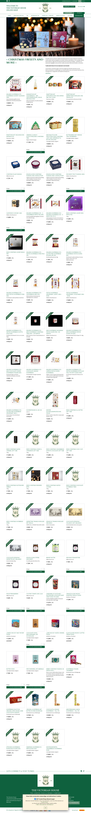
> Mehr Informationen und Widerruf (44, 804)
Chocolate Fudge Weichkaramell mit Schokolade (32, 634)
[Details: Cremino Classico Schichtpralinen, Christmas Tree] (35, 125)
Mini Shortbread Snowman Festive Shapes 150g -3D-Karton (54, 332)
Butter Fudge (10, 669)
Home (9, 15)
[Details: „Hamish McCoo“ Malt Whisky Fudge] (15, 623)
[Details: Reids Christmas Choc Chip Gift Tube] (75, 439)
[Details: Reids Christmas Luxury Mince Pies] (15, 242)
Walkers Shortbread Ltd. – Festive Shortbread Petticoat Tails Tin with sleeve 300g (75, 371)
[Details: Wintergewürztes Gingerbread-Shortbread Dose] (55, 737)
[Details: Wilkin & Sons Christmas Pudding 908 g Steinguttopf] (55, 164)
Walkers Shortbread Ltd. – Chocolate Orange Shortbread (34, 371)
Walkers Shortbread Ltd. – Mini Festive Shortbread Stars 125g (15, 294)
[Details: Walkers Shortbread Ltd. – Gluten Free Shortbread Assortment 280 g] (15, 400)
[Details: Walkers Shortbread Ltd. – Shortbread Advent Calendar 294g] (15, 84)
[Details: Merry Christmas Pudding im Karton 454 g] (55, 659)
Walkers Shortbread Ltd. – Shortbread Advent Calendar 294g (15, 96)
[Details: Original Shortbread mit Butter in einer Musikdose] (35, 700)
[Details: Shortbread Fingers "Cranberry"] (75, 659)
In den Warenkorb (35, 152)
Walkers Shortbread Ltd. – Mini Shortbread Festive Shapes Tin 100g (74, 332)
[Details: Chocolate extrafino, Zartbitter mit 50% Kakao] (15, 548)
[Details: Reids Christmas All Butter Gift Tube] (75, 400)
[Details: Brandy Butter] (55, 548)
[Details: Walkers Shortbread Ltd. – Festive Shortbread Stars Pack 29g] (35, 242)
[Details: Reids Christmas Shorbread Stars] (15, 512)
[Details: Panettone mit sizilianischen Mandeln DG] (15, 125)
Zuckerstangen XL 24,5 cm (34, 410)
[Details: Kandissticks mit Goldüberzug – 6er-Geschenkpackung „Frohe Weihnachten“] (35, 84)
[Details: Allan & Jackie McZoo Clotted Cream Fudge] (75, 623)
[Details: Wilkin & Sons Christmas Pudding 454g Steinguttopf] (35, 164)
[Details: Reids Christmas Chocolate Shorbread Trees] (75, 476)
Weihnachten (78, 15)
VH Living (70, 15)
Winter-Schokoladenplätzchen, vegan (53, 412)
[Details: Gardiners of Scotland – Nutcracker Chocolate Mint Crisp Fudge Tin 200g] (55, 584)
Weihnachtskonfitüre (73, 557)
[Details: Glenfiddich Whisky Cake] (15, 203)
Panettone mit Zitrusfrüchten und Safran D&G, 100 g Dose (55, 96)
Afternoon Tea (35, 15)
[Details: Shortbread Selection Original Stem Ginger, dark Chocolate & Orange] (15, 700)
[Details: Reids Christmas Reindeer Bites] (35, 476)
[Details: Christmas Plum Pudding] (15, 164)
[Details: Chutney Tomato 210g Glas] (35, 584)
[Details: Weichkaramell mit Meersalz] (35, 659)
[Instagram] (7, 1)
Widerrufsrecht (68, 800)
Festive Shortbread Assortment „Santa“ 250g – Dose (54, 294)
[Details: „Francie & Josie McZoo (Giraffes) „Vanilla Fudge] (75, 584)
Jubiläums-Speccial (19, 15)
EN (83, 1)
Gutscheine (68, 12)
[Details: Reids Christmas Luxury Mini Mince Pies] (75, 203)
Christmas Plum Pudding (14, 174)
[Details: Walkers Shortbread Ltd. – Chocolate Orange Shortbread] (35, 360)
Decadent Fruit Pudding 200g (75, 174)
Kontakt (74, 1)
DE (80, 1)
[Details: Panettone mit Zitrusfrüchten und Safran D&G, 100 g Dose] (55, 84)
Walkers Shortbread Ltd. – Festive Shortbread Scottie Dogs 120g (14, 332)
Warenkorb (81, 6)
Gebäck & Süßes (60, 15)
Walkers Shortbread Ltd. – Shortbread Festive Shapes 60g (74, 254)
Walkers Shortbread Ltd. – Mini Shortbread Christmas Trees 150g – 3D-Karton (34, 332)
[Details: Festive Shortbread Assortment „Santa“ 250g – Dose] (55, 283)
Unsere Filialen (66, 1)
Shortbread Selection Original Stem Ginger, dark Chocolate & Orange (14, 711)
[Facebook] (9, 1)
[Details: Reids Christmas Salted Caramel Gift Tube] (15, 439)
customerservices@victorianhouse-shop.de (16, 798)
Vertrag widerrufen (72, 802)
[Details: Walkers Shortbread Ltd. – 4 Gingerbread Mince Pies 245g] (35, 203)
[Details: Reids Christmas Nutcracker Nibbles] (15, 476)
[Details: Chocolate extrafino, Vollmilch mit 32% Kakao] (75, 512)
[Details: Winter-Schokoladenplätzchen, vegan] (55, 400)
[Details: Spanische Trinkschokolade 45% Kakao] (55, 512)
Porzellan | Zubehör (47, 15)
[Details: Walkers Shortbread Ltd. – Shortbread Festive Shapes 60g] (75, 242)
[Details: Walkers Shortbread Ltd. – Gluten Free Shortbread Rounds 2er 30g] (55, 242)
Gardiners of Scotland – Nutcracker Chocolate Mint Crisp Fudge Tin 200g (55, 595)
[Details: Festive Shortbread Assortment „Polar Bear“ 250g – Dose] (75, 283)
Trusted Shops (44, 802)
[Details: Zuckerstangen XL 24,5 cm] (35, 400)
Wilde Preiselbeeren (12, 593)
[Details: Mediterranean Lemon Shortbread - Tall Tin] (75, 700)
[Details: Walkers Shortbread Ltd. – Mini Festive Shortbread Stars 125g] (15, 283)
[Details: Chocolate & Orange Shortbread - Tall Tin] (55, 700)
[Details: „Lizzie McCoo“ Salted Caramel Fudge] (55, 623)
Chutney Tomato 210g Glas (34, 593)
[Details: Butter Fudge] (15, 659)
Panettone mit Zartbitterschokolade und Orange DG (74, 96)
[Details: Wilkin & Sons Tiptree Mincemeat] (35, 548)
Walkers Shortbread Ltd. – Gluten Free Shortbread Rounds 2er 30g (54, 254)
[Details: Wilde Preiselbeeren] (15, 584)
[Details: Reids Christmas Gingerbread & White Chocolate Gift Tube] (55, 439)
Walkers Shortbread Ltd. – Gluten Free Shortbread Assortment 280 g (14, 412)
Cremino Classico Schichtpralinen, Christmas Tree (35, 136)
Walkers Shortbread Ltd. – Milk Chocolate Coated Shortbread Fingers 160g (14, 371)
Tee (27, 15)
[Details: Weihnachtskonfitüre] (75, 548)
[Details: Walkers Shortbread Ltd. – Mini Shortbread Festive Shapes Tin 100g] (75, 321)
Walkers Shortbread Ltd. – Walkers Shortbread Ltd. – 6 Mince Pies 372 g (54, 215)
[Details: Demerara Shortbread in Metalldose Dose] (35, 737)
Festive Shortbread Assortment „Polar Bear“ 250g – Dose (75, 294)
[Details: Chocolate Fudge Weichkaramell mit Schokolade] (35, 623)
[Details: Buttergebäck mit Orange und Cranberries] (75, 125)
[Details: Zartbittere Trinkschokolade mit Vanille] (35, 512)
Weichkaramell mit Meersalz (35, 669)
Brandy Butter (50, 557)
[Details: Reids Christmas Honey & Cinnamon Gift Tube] (35, 439)
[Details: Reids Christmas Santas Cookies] (55, 476)
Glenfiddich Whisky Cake (14, 213)
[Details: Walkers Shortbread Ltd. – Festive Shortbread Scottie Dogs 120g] (15, 321)
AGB (73, 797)
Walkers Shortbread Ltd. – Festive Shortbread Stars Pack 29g (35, 254)
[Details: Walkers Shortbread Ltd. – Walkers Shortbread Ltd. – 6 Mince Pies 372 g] (55, 203)
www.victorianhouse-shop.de (13, 800)
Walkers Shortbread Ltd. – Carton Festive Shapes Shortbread (54, 371)
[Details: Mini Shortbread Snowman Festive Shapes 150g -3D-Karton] (55, 321)
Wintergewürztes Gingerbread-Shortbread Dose (54, 749)
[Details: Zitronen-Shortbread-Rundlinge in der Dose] (15, 737)
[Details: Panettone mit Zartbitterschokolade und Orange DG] (75, 84)
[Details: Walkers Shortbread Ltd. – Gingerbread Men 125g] (35, 283)
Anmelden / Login (69, 6)
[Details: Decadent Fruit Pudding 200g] (75, 164)
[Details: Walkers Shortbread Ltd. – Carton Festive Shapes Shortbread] (55, 360)
